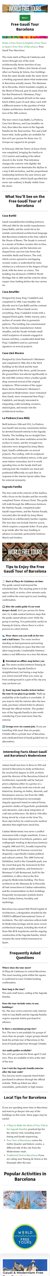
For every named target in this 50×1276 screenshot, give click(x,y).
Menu (26, 17)
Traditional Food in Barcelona (22, 1155)
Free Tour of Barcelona (25, 46)
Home (5, 43)
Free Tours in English (22, 43)
